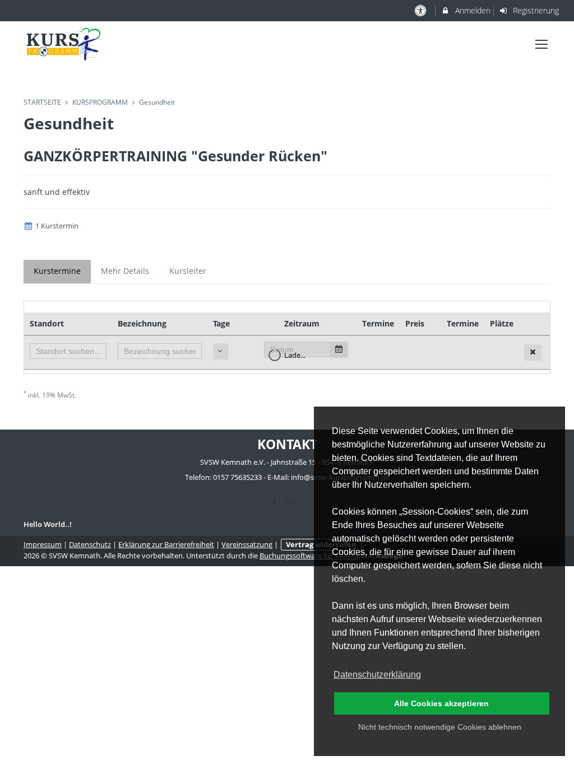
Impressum (43, 544)
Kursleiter (187, 270)
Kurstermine (57, 270)
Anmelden (471, 10)
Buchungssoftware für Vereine (310, 556)
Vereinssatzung (246, 544)
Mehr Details (125, 270)
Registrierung (535, 10)
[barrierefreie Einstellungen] (421, 10)
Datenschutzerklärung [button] (377, 674)
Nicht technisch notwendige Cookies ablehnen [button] (439, 726)
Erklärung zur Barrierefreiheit (166, 544)
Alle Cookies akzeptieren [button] (441, 703)
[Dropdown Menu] (541, 44)
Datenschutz (90, 544)
